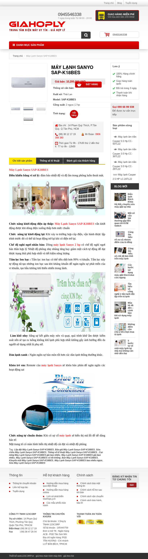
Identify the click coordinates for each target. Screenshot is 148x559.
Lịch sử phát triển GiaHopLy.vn (53, 497)
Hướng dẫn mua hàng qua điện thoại (55, 484)
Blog (119, 3)
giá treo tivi (68, 556)
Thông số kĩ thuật (49, 160)
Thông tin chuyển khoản (24, 483)
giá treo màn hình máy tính (49, 556)
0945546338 (120, 34)
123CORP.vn (27, 556)
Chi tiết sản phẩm (22, 160)
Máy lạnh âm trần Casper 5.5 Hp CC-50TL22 (124, 140)
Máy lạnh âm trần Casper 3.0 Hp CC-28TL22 (124, 165)
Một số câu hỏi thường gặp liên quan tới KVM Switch (124, 219)
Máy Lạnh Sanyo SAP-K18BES (75, 223)
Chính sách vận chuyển (91, 496)
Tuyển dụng (131, 3)
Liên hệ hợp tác (20, 487)
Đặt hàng (92, 84)
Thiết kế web (15, 556)
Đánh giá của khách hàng (81, 160)
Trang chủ (109, 3)
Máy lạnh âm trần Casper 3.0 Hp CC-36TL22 (124, 153)
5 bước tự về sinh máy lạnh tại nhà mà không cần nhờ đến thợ (124, 347)
